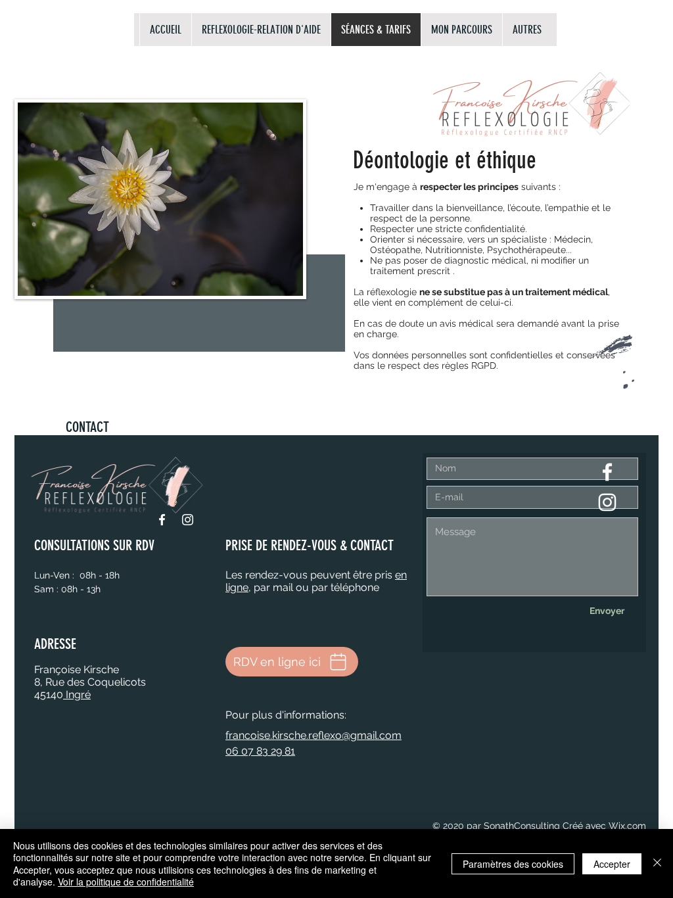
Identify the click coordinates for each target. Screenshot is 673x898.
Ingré (77, 694)
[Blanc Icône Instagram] (607, 502)
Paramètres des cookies (513, 863)
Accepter (611, 863)
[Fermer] (657, 863)
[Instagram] (187, 519)
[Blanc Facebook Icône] (607, 472)
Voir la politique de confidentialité (126, 881)
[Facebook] (162, 519)
